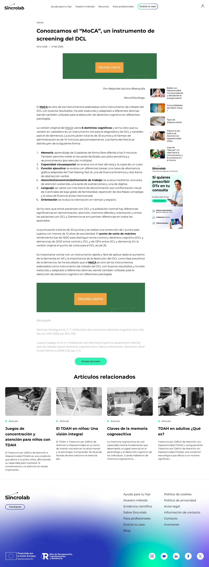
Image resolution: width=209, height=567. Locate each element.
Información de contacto (182, 512)
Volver (40, 22)
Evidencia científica (137, 506)
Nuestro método (85, 6)
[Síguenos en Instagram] (152, 556)
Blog (126, 530)
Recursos (103, 6)
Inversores (171, 524)
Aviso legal (172, 506)
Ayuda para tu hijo (61, 6)
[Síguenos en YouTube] (164, 556)
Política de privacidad (180, 500)
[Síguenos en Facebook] (188, 556)
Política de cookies (178, 494)
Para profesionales (123, 6)
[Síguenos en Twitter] (200, 556)
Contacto (170, 518)
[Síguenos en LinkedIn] (176, 556)
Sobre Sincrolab (134, 512)
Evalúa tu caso (134, 524)
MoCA (44, 106)
